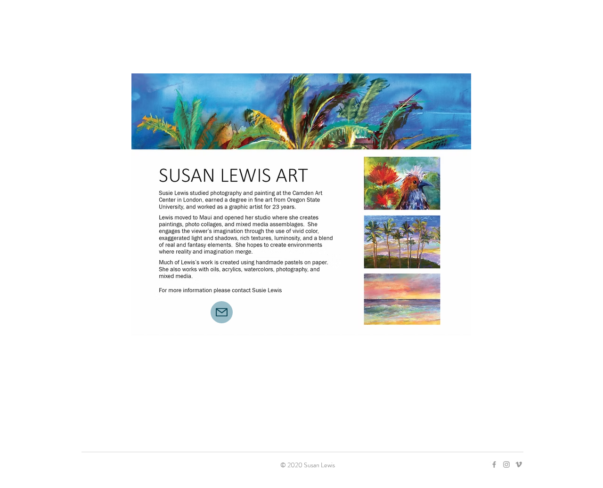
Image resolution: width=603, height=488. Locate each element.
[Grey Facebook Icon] (494, 464)
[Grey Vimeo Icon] (518, 464)
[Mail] (222, 312)
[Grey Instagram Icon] (506, 464)
